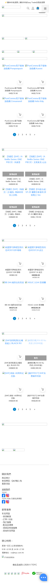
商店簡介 (6, 478)
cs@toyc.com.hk (17, 553)
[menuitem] (14, 134)
